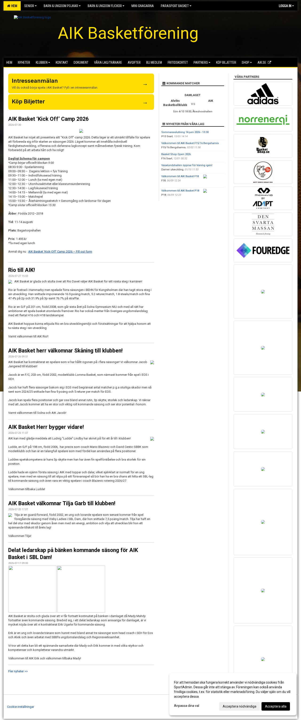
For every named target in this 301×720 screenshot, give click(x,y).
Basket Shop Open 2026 (176, 154)
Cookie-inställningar (20, 706)
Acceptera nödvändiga (239, 706)
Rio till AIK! (21, 270)
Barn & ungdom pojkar (61, 6)
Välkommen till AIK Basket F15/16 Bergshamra (190, 143)
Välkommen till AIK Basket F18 (180, 176)
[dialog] (232, 694)
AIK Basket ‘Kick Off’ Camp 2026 (48, 119)
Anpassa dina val (186, 706)
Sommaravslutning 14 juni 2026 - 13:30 (185, 132)
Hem (13, 6)
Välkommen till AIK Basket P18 (180, 190)
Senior (29, 6)
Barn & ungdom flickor (105, 6)
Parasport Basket (175, 6)
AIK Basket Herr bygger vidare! (46, 427)
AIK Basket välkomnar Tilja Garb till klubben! (61, 503)
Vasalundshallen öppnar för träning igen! (186, 165)
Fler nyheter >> (18, 671)
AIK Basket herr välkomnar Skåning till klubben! (65, 351)
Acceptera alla (275, 706)
